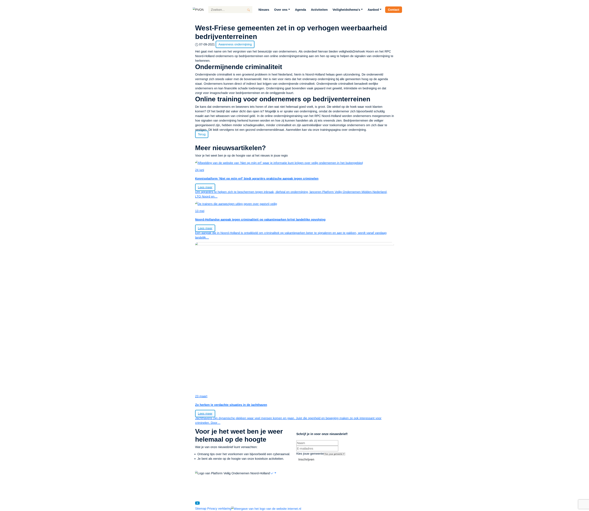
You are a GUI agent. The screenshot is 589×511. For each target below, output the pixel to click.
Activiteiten (319, 9)
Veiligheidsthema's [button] (346, 9)
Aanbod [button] (373, 9)
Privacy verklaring (219, 508)
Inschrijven (306, 459)
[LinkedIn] (203, 503)
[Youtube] (197, 503)
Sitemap (201, 508)
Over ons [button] (280, 9)
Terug (202, 134)
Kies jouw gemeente (310, 453)
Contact (393, 9)
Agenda (300, 9)
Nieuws (263, 9)
